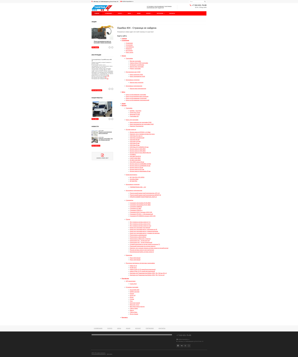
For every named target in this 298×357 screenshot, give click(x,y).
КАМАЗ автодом (134, 291)
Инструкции (129, 50)
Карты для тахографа (132, 119)
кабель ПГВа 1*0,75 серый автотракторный (142, 271)
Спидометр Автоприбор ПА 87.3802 (140, 204)
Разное (132, 293)
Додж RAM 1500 (134, 290)
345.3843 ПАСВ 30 (135, 156)
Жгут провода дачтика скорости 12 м (140, 225)
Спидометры (129, 200)
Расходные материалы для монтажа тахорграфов (140, 263)
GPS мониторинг (131, 281)
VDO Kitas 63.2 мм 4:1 (136, 136)
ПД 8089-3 (133, 154)
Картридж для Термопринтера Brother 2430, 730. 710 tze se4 (147, 275)
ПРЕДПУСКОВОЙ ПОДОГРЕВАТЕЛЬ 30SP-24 (143, 197)
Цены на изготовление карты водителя (137, 96)
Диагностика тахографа (137, 66)
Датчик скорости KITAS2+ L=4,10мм (140, 132)
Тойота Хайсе (134, 308)
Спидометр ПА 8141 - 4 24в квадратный (141, 214)
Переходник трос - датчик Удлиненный (141, 242)
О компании (108, 13)
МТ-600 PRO (133, 181)
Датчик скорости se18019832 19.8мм (140, 163)
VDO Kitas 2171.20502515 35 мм (139, 147)
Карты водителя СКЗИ (136, 74)
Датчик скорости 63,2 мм (137, 169)
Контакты (172, 13)
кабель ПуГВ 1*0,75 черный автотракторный (142, 269)
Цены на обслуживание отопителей (136, 98)
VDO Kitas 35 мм (134, 145)
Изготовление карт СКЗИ (133, 72)
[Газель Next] (102, 110)
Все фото (95, 119)
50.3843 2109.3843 (135, 160)
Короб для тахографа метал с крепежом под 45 (143, 229)
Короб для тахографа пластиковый (140, 227)
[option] (102, 71)
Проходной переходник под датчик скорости (142, 246)
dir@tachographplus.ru (127, 1)
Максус (132, 310)
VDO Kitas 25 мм (134, 143)
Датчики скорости (131, 129)
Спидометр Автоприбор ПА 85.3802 (140, 203)
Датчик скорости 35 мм (136, 167)
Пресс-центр (129, 52)
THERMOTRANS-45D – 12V (138, 187)
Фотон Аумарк (134, 314)
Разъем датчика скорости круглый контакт (142, 250)
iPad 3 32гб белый (135, 258)
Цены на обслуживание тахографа (136, 94)
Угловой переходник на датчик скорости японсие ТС (145, 244)
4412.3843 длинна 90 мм (137, 162)
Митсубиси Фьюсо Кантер (137, 306)
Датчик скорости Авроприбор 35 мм (140, 171)
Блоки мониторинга (131, 174)
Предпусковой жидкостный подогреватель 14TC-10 (145, 193)
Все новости (95, 145)
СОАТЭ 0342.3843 (135, 158)
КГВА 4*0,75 (133, 265)
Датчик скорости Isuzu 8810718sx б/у (140, 152)
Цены (129, 13)
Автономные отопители (132, 80)
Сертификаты (130, 46)
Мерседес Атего (134, 304)
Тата (131, 301)
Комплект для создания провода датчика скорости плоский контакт (149, 248)
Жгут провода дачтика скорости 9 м (140, 224)
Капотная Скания (135, 303)
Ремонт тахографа (135, 68)
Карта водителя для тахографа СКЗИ (140, 122)
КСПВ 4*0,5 (133, 267)
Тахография (129, 58)
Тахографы (129, 108)
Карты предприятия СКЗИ (137, 76)
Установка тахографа (132, 287)
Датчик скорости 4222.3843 (138, 149)
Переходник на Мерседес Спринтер (140, 238)
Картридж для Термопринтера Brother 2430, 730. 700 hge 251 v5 (148, 273)
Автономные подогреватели (134, 86)
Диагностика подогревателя (138, 88)
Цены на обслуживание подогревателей (137, 100)
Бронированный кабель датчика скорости (142, 251)
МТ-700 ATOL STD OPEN (137, 177)
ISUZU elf (132, 295)
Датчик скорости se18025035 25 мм (140, 165)
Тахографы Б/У (134, 116)
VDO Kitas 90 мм (134, 139)
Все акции (95, 47)
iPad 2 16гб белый (135, 259)
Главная (96, 13)
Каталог (148, 13)
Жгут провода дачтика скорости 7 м (140, 222)
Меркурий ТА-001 (135, 114)
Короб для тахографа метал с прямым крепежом (144, 231)
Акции (138, 13)
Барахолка (129, 255)
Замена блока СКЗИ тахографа (139, 63)
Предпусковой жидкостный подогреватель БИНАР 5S (145, 195)
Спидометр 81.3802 (135, 208)
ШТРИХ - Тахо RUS (135, 110)
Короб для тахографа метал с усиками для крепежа (145, 233)
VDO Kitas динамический (137, 137)
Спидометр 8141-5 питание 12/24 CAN (141, 212)
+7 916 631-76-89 (199, 5)
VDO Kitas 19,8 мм (135, 141)
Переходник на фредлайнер (138, 237)
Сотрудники (129, 45)
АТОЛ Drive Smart (135, 112)
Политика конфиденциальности (99, 354)
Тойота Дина (133, 312)
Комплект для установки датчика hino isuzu (142, 134)
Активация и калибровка (137, 64)
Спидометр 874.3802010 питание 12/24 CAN (142, 216)
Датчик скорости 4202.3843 (138, 150)
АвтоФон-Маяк (134, 179)
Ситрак (132, 299)
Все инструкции (96, 90)
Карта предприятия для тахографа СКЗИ (142, 124)
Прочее (128, 219)
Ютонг (132, 297)
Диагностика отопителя (136, 82)
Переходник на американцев (138, 235)
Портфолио (160, 13)
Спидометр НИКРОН (136, 206)
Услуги (120, 13)
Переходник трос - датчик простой (140, 240)
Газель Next (133, 283)
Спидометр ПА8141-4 (136, 210)
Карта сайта (109, 354)
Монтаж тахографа (135, 61)
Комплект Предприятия (136, 126)
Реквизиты (129, 48)
